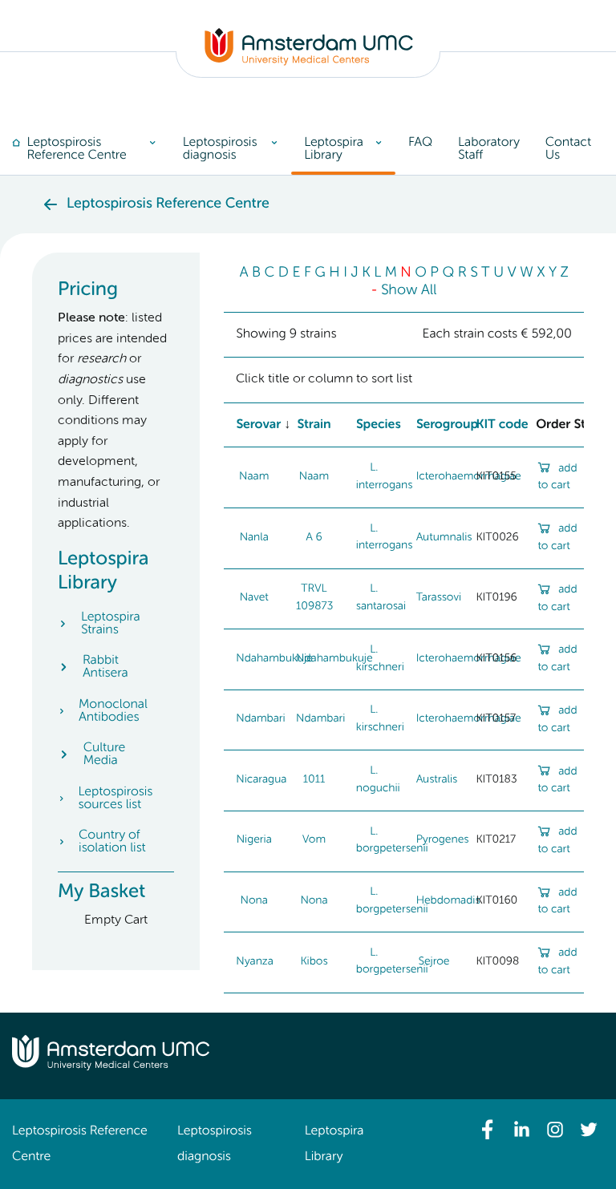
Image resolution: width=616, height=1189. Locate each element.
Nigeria (254, 840)
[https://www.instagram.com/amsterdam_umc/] (555, 1129)
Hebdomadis (448, 901)
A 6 (314, 538)
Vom (314, 840)
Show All (409, 291)
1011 (314, 780)
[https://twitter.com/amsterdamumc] (589, 1129)
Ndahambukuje (274, 659)
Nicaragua (261, 780)
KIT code (502, 425)
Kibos (313, 962)
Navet (254, 598)
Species (378, 425)
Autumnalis (444, 538)
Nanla (254, 538)
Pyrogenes (442, 840)
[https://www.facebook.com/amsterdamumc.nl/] (487, 1129)
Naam (254, 477)
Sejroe (434, 962)
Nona (254, 901)
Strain (313, 425)
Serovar (258, 425)
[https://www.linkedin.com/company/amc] (521, 1129)
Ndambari (260, 719)
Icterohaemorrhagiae (468, 477)
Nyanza (255, 962)
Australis (436, 780)
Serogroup (447, 425)
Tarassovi (438, 598)
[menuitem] (91, 149)
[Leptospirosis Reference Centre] (309, 62)
